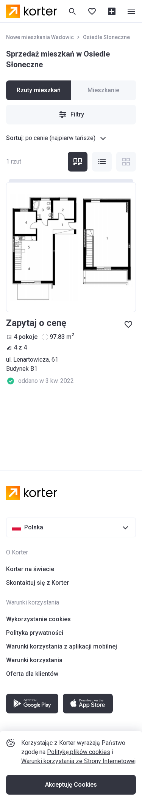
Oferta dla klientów (32, 673)
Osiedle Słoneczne (106, 37)
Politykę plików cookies (78, 752)
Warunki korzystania (34, 660)
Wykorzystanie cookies (38, 619)
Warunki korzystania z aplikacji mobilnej (61, 646)
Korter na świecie (30, 569)
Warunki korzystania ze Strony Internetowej (78, 761)
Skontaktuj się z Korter (37, 582)
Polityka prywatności (34, 632)
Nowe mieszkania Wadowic (40, 37)
